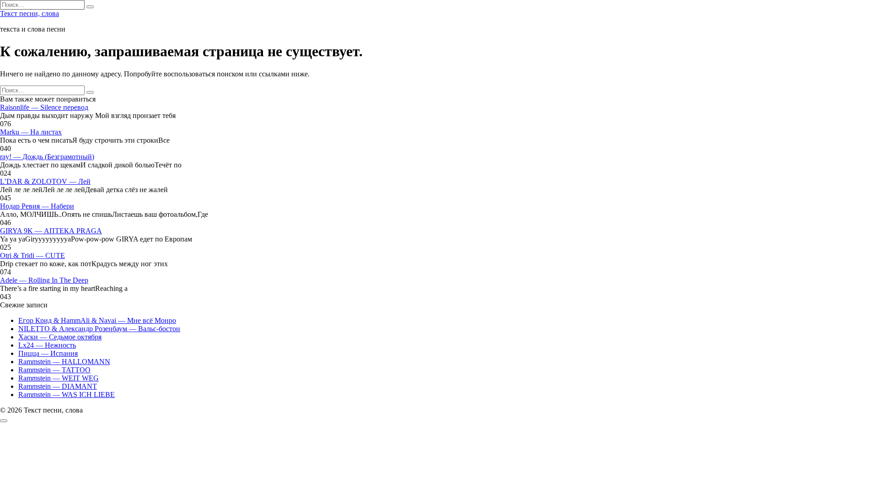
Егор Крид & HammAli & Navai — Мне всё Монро (97, 320)
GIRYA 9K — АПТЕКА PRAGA (51, 231)
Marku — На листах (31, 132)
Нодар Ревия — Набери (37, 206)
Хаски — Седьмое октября (60, 337)
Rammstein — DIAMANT (57, 386)
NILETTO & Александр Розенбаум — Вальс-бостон (99, 329)
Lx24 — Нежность (47, 345)
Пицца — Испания (48, 353)
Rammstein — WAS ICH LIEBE (66, 394)
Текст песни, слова (29, 13)
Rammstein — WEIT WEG (58, 378)
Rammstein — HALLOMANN (64, 361)
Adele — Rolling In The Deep (44, 280)
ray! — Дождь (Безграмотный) (47, 157)
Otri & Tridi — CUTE (32, 255)
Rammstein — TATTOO (54, 370)
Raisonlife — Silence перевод (44, 107)
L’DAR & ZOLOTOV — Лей (45, 181)
